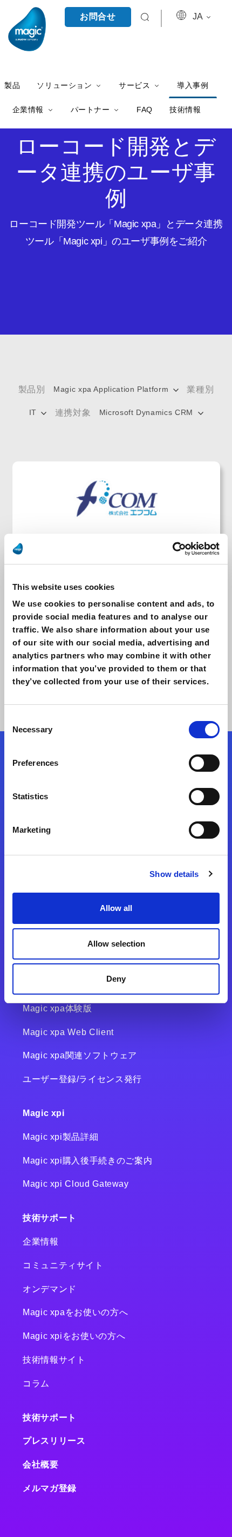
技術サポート (50, 1217)
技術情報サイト (54, 1359)
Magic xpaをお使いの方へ (75, 1312)
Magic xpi (44, 1113)
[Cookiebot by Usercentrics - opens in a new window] (172, 549)
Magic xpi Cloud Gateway (76, 1183)
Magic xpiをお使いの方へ (74, 1336)
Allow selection (116, 943)
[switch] (204, 763)
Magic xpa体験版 (57, 1008)
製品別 (31, 389)
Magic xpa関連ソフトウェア (80, 1055)
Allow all (116, 908)
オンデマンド (50, 1289)
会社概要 (41, 1464)
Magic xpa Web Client (68, 1032)
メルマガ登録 (50, 1488)
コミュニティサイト (63, 1265)
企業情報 (41, 1241)
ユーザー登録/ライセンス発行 (82, 1079)
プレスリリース (54, 1440)
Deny (116, 978)
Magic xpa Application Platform (112, 389)
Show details (174, 874)
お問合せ (98, 16)
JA (198, 16)
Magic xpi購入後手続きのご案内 (87, 1160)
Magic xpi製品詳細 (60, 1136)
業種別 (200, 389)
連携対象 (73, 412)
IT (34, 412)
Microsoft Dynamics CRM (147, 412)
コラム (36, 1383)
